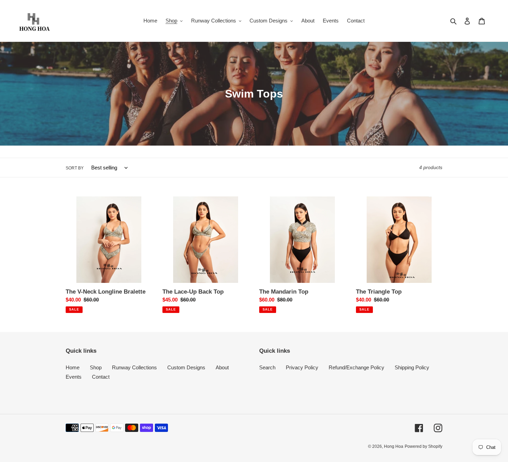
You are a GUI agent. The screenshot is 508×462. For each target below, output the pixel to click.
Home (72, 367)
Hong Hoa (393, 446)
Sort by (75, 168)
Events (74, 377)
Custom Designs (186, 367)
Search (267, 367)
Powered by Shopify (423, 446)
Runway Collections (134, 367)
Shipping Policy (412, 367)
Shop (96, 367)
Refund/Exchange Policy (356, 367)
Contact (101, 377)
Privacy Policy (302, 367)
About (222, 367)
